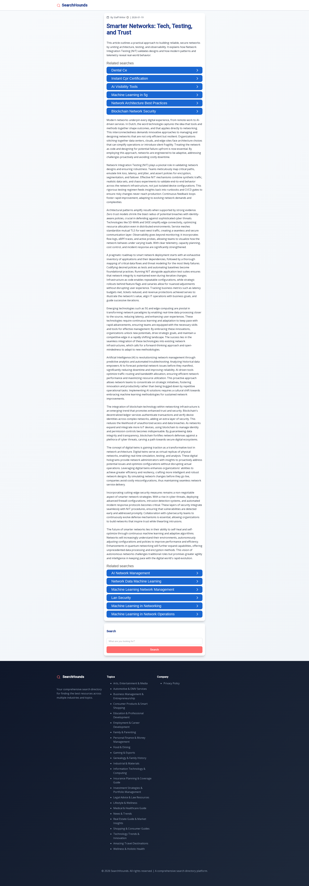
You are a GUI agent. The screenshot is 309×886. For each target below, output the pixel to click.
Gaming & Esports (124, 752)
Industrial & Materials (126, 763)
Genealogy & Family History (129, 758)
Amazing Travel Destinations (130, 843)
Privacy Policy (172, 683)
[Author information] (128, 17)
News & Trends (122, 813)
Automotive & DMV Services (130, 689)
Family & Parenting (124, 732)
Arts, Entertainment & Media (130, 683)
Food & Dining (121, 747)
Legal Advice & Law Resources (131, 797)
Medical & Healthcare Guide (129, 808)
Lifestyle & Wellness (125, 803)
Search (154, 649)
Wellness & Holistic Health (129, 849)
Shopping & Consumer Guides (131, 828)
